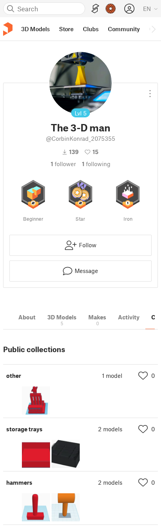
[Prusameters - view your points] (111, 9)
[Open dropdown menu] (150, 90)
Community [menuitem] (124, 28)
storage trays (24, 428)
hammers (19, 482)
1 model (112, 375)
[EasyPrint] (95, 9)
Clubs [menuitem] (90, 28)
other (13, 375)
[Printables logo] (8, 29)
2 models (110, 428)
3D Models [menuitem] (35, 28)
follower (63, 163)
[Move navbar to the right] (153, 29)
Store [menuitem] (66, 28)
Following (96, 163)
